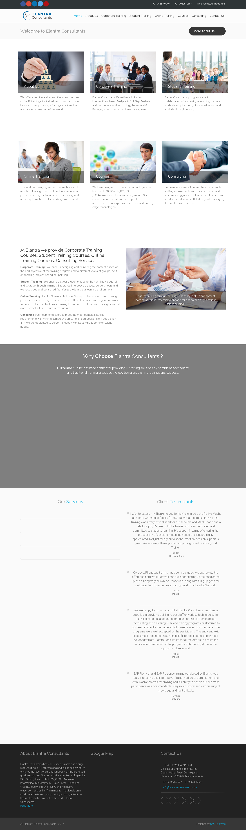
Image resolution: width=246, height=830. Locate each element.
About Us (92, 15)
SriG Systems (218, 823)
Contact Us (217, 15)
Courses (183, 15)
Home (78, 15)
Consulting (199, 15)
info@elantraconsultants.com (180, 787)
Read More (26, 805)
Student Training (140, 15)
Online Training (164, 15)
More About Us (204, 31)
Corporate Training (113, 15)
